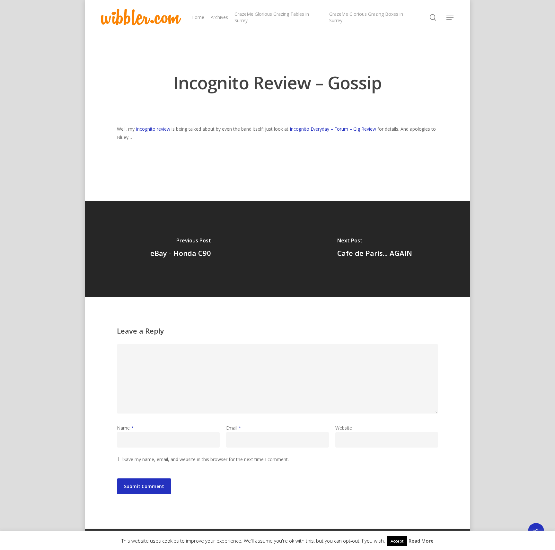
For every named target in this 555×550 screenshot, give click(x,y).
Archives (219, 17)
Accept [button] (397, 541)
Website (343, 428)
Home (197, 17)
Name (125, 428)
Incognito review (153, 129)
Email (233, 428)
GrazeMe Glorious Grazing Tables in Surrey (271, 17)
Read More (421, 540)
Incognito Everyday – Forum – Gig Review (333, 129)
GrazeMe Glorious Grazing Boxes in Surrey (366, 17)
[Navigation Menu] (450, 17)
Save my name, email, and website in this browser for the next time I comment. (206, 459)
